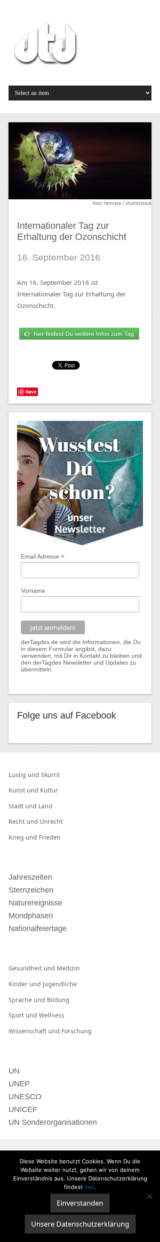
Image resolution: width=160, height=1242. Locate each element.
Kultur (49, 790)
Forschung (76, 1031)
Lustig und (25, 775)
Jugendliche (60, 984)
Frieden (50, 837)
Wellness (51, 1015)
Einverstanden (80, 1203)
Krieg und (24, 837)
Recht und (24, 821)
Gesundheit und (33, 968)
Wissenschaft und (35, 1031)
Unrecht (51, 821)
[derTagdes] (44, 45)
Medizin (68, 968)
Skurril (50, 775)
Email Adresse (42, 557)
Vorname (33, 590)
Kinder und (26, 984)
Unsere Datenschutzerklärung (80, 1224)
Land (45, 806)
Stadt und (23, 806)
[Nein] (149, 1196)
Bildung (58, 1000)
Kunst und (24, 790)
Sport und (24, 1015)
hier (89, 1186)
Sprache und (28, 1000)
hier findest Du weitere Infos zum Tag (82, 333)
